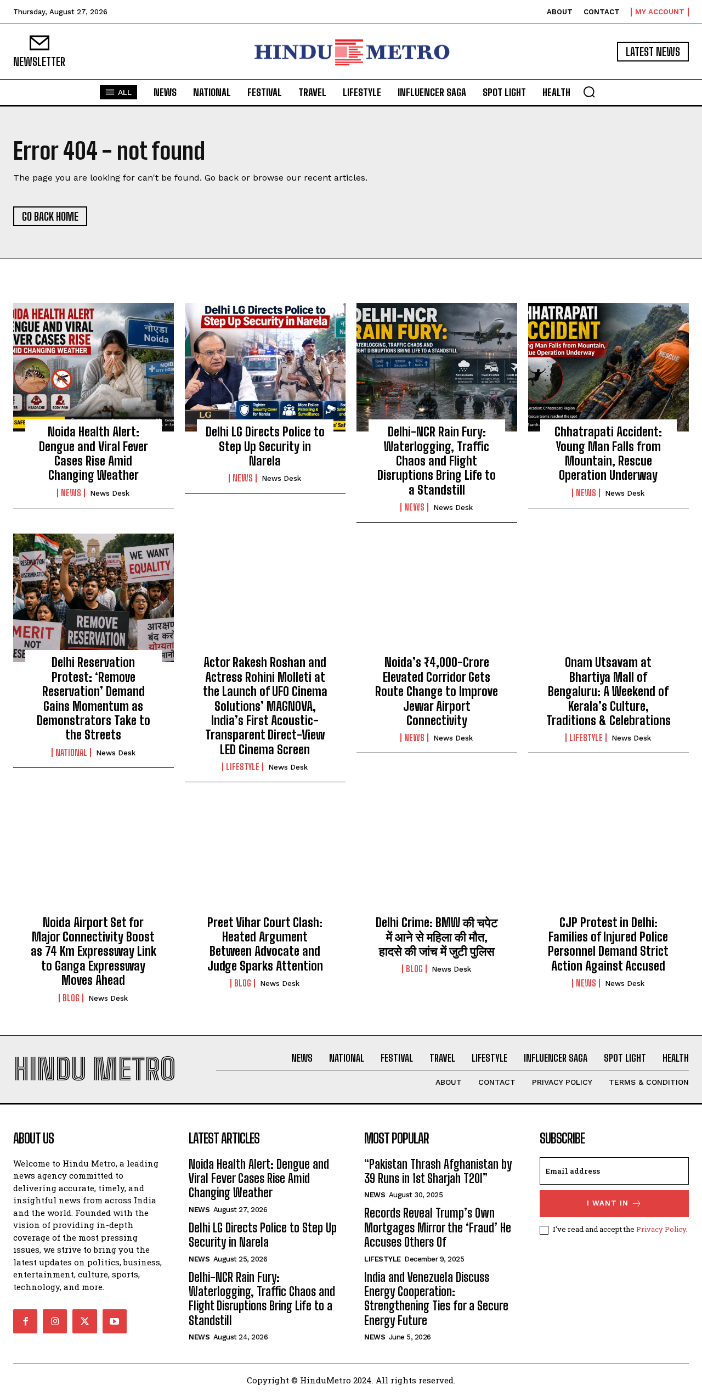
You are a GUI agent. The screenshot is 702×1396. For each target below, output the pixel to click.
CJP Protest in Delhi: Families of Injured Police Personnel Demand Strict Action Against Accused (608, 944)
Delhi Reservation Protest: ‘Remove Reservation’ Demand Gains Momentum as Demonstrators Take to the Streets (93, 698)
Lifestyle (242, 767)
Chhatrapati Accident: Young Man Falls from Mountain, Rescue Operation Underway (608, 453)
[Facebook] (25, 1321)
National (71, 752)
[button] (589, 92)
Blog (71, 998)
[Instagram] (55, 1321)
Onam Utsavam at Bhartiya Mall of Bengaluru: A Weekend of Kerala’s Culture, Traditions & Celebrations (608, 691)
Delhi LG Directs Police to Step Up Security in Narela (265, 446)
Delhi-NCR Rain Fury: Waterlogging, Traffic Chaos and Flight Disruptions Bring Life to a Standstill (436, 460)
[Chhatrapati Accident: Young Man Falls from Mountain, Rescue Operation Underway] (608, 367)
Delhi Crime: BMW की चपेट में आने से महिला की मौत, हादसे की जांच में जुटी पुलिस (437, 937)
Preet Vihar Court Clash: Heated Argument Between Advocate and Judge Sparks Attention (265, 944)
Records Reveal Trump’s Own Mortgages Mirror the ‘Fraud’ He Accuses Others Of (437, 1227)
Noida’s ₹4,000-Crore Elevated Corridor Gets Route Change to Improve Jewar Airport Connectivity (436, 691)
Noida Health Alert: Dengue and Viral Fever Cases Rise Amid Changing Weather (93, 453)
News (71, 493)
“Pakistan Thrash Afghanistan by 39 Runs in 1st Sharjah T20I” (438, 1171)
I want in (608, 1203)
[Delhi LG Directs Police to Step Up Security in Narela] (265, 367)
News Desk (109, 493)
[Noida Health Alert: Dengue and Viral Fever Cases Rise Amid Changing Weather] (93, 367)
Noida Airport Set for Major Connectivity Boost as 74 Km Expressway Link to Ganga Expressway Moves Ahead (93, 951)
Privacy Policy (661, 1229)
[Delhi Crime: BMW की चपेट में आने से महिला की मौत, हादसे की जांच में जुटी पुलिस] (436, 857)
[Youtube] (115, 1321)
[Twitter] (84, 1321)
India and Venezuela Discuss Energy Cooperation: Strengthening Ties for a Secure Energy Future (436, 1299)
